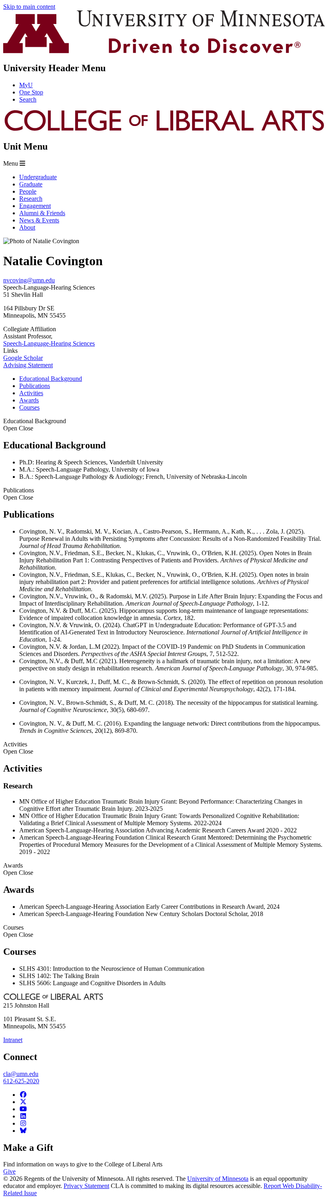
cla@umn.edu (20, 1073)
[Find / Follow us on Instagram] (23, 1123)
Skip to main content (29, 6)
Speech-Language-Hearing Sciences (49, 343)
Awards (18, 869)
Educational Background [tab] (50, 378)
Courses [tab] (29, 407)
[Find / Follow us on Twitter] (23, 1101)
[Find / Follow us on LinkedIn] (23, 1116)
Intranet (12, 1039)
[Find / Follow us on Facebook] (23, 1094)
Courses (18, 931)
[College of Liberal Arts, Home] (164, 129)
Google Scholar (23, 357)
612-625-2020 (21, 1081)
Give (9, 1171)
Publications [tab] (34, 385)
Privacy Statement (86, 1185)
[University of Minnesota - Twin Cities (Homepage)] (164, 51)
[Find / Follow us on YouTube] (23, 1109)
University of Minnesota (217, 1178)
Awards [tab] (29, 400)
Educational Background (34, 425)
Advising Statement (28, 365)
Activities (18, 748)
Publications (18, 494)
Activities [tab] (31, 393)
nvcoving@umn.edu (29, 280)
